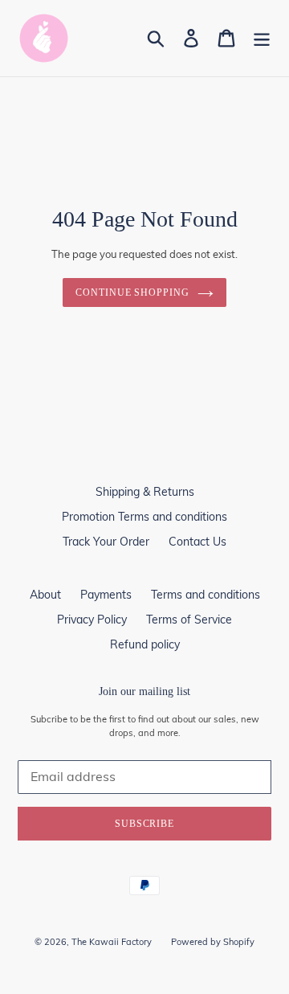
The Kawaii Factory (111, 941)
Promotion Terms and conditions (144, 516)
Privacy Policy (92, 619)
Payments (106, 594)
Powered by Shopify (212, 941)
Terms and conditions (205, 594)
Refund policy (145, 644)
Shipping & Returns (145, 492)
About (45, 594)
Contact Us (197, 541)
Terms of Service (189, 619)
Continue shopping (132, 292)
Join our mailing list (144, 691)
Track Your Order (106, 541)
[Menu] (261, 38)
